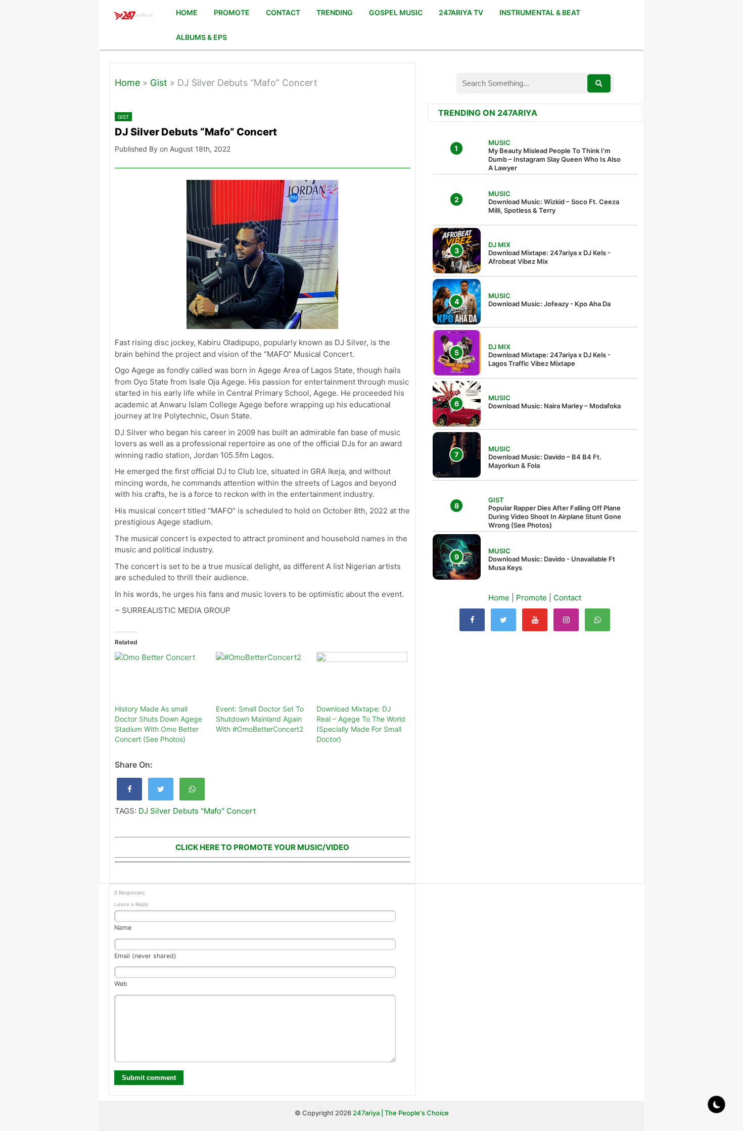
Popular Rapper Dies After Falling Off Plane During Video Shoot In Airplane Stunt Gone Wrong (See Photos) (554, 516)
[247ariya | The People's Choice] (133, 17)
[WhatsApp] (597, 619)
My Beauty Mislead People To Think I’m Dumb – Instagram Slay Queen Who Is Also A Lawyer (554, 159)
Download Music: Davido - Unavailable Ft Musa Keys (551, 563)
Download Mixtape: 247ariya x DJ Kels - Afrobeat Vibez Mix (549, 257)
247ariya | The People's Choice (401, 1113)
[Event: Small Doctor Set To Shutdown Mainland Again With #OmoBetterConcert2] (261, 678)
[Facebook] (472, 619)
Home (127, 82)
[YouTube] (534, 619)
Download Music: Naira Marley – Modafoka (554, 406)
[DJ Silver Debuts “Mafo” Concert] (129, 789)
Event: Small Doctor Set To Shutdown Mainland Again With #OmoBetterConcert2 (260, 718)
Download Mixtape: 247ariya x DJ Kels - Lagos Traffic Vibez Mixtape (549, 359)
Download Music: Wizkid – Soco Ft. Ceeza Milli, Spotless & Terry (553, 206)
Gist (158, 82)
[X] (503, 619)
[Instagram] (566, 619)
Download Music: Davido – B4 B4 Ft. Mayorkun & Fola (544, 461)
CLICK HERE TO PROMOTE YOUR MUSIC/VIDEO (262, 847)
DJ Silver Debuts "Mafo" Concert (197, 811)
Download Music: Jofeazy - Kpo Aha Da (549, 304)
